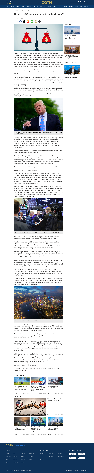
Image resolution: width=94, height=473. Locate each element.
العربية (41, 456)
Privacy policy (84, 470)
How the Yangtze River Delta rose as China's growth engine (54, 428)
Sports (54, 6)
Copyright (77, 470)
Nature (65, 6)
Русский (51, 456)
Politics (22, 6)
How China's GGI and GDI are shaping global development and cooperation (38, 429)
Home (7, 6)
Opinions (36, 6)
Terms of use (69, 470)
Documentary (61, 456)
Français (60, 453)
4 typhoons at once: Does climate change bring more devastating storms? (21, 428)
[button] (16, 412)
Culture (49, 6)
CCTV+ (42, 459)
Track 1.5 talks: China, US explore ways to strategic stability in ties (71, 56)
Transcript (23, 462)
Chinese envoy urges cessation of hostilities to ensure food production (71, 76)
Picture (71, 6)
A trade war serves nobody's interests (53, 387)
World (17, 6)
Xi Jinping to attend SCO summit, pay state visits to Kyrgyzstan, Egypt (71, 37)
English (42, 453)
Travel (60, 6)
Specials (86, 6)
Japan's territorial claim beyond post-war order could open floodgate (21, 388)
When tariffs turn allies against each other (55, 399)
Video (76, 6)
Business (29, 6)
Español (51, 453)
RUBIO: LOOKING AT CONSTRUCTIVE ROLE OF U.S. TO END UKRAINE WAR (38, 388)
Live (81, 6)
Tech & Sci (42, 6)
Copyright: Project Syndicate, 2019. (25, 365)
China (12, 6)
